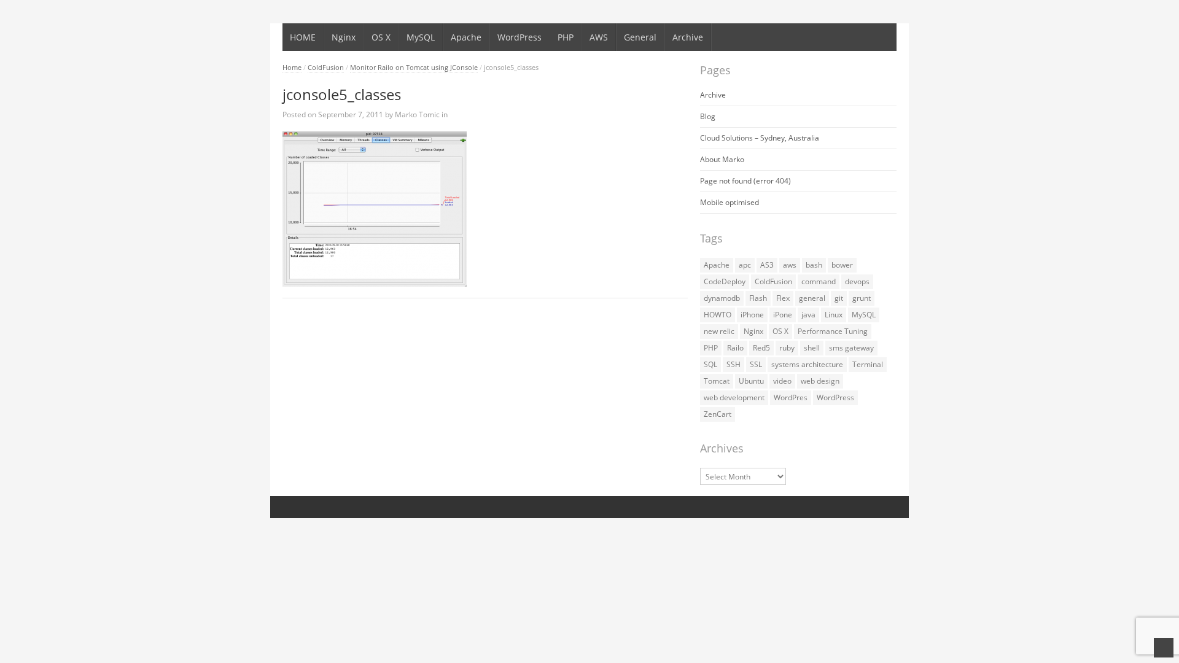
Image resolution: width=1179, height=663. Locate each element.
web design (820, 381)
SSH (733, 364)
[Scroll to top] (1163, 647)
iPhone (752, 314)
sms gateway (851, 348)
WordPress (519, 37)
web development (734, 397)
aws (789, 265)
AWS (599, 37)
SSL (756, 364)
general (812, 298)
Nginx (344, 37)
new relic (719, 331)
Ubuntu (751, 381)
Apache (466, 37)
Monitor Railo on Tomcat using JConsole (414, 67)
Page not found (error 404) (745, 181)
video (782, 381)
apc (745, 265)
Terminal (867, 364)
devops (857, 281)
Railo (735, 348)
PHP (566, 37)
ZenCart (717, 414)
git (839, 298)
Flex (783, 298)
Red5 (761, 348)
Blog (707, 116)
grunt (861, 298)
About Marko (722, 159)
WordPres (790, 397)
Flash (758, 298)
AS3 (767, 265)
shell (812, 348)
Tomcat (717, 381)
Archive (687, 37)
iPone (782, 314)
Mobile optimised (729, 202)
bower (842, 265)
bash (814, 265)
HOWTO (717, 314)
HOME (303, 37)
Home (292, 67)
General (640, 37)
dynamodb (722, 298)
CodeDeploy (724, 281)
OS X (381, 37)
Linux (833, 314)
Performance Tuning (833, 331)
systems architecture (807, 364)
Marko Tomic (417, 114)
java (808, 314)
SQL (710, 364)
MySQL (421, 37)
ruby (787, 348)
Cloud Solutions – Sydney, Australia (759, 138)
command (818, 281)
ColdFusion (326, 67)
